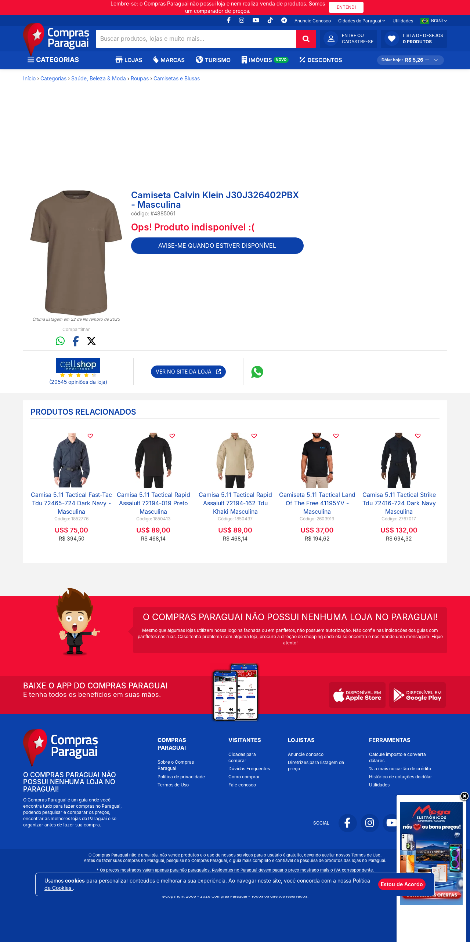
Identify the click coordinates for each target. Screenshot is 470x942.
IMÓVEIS (268, 60)
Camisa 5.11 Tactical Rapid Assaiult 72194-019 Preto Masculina (153, 503)
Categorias (53, 78)
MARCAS (172, 60)
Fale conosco (242, 785)
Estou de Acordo (402, 884)
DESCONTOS (324, 60)
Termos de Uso (173, 785)
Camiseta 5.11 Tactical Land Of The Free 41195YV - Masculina (317, 503)
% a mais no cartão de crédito (400, 768)
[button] (413, 38)
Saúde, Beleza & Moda (98, 78)
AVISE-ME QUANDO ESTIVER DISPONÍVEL (217, 245)
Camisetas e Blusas (176, 78)
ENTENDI (346, 7)
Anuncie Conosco (312, 20)
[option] (76, 253)
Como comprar (244, 776)
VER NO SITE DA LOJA (186, 371)
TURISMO (218, 60)
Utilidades (403, 20)
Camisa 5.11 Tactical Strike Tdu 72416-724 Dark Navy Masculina (399, 503)
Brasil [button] (437, 20)
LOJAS (133, 60)
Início (29, 78)
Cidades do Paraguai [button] (360, 20)
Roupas (140, 78)
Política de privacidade (181, 776)
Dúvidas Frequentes (249, 768)
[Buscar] (306, 39)
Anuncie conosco (305, 754)
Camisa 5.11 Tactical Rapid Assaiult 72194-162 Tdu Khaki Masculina (235, 503)
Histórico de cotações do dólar (400, 776)
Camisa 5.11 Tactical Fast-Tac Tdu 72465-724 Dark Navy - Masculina (71, 503)
